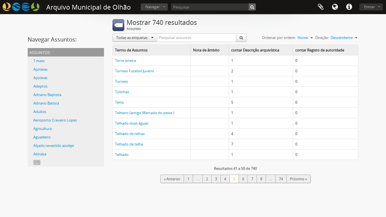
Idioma (335, 7)
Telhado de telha (129, 144)
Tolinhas (122, 91)
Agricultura (42, 128)
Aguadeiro (42, 137)
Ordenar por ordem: (279, 37)
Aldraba (39, 154)
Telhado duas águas (131, 123)
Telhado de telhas (130, 133)
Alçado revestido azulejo (53, 145)
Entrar (369, 6)
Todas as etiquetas (132, 37)
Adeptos (40, 86)
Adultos (39, 111)
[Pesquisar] (252, 6)
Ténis (119, 102)
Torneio (121, 81)
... (37, 162)
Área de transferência (321, 7)
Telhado (122, 154)
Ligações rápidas (349, 7)
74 (281, 178)
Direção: (322, 37)
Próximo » (298, 178)
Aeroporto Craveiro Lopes (55, 120)
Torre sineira (125, 60)
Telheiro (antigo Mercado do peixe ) (144, 112)
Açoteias (40, 69)
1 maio (39, 60)
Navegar (153, 6)
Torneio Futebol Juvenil (134, 70)
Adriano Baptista (47, 94)
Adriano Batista (46, 103)
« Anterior (172, 178)
